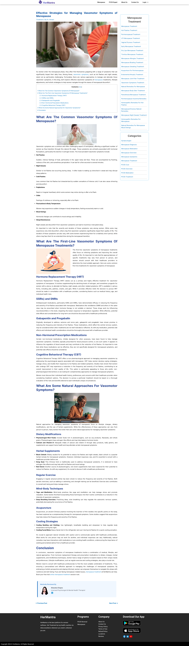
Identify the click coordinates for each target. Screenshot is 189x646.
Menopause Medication (129, 149)
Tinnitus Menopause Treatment (132, 54)
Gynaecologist (126, 141)
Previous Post (41, 603)
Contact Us (135, 2)
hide (80, 87)
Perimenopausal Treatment (130, 34)
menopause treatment (93, 572)
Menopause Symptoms (129, 157)
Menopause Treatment (129, 26)
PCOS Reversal (82, 622)
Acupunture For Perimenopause (132, 70)
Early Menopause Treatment (131, 46)
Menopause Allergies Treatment (132, 58)
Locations (101, 634)
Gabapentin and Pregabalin (49, 100)
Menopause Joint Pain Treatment (132, 78)
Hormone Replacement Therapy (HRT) (53, 95)
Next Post (113, 603)
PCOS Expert (113, 2)
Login (144, 2)
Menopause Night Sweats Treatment (134, 115)
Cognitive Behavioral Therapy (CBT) (52, 105)
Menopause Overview (128, 153)
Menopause (101, 2)
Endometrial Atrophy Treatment (132, 74)
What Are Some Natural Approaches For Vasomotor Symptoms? (58, 108)
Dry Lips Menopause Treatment (132, 50)
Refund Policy (102, 631)
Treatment (39, 20)
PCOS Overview (126, 169)
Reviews (101, 636)
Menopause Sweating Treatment (132, 66)
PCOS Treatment (127, 177)
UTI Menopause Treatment (130, 38)
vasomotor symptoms (81, 74)
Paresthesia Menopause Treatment (133, 95)
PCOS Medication (127, 173)
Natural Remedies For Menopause (133, 86)
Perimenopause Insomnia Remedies (133, 99)
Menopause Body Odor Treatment (133, 90)
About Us (124, 2)
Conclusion (41, 110)
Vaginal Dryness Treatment (130, 42)
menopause (99, 80)
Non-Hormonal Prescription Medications (53, 103)
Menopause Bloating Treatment (132, 62)
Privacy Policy (103, 626)
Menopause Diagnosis (129, 145)
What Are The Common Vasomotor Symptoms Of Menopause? (58, 90)
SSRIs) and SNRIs (46, 98)
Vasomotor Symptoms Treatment (132, 83)
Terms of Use (102, 629)
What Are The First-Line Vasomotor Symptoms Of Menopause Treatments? (62, 93)
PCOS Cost (125, 165)
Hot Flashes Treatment (129, 30)
